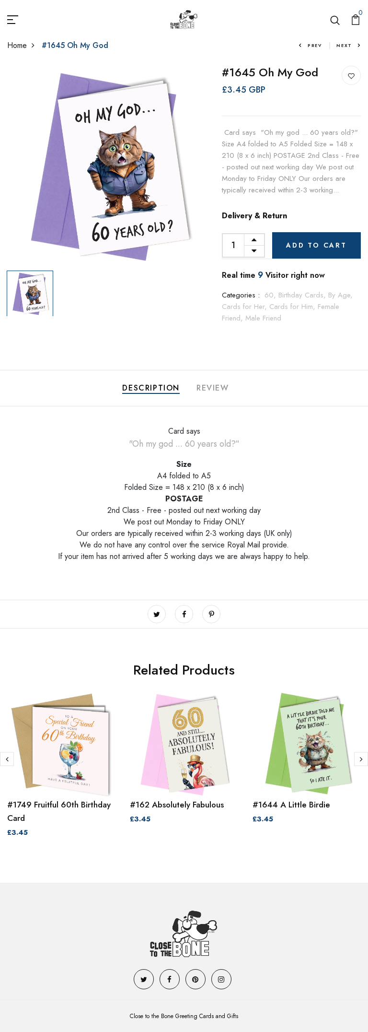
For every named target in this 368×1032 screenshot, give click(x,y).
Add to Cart (316, 245)
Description (151, 387)
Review (212, 387)
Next (344, 45)
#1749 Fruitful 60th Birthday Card (59, 811)
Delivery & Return (254, 215)
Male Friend (263, 318)
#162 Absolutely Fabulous (177, 804)
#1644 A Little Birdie (291, 804)
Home (17, 45)
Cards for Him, (293, 306)
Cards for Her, (245, 306)
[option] (107, 166)
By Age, (340, 295)
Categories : (241, 295)
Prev (315, 45)
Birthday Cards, (303, 295)
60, (271, 295)
